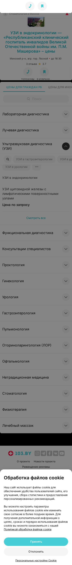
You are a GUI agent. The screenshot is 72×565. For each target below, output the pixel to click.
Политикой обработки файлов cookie (27, 529)
